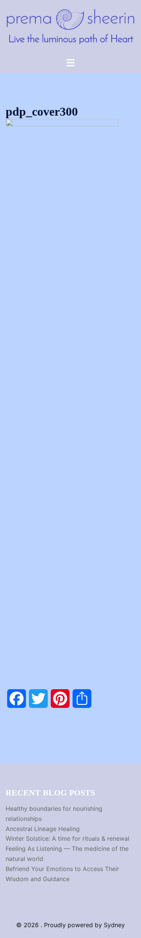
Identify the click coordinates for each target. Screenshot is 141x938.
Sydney (114, 925)
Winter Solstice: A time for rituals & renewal (67, 838)
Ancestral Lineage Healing (43, 828)
